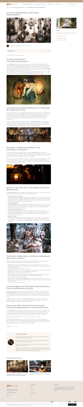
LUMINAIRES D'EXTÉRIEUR (40, 4)
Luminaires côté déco (62, 40)
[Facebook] (12, 326)
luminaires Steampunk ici (26, 316)
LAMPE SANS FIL (51, 4)
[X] (14, 326)
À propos (32, 390)
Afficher (48, 50)
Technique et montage (62, 38)
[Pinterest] (17, 326)
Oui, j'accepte (72, 404)
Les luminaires (60, 37)
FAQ (31, 394)
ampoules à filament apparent (43, 204)
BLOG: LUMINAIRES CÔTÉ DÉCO (17, 7)
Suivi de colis (33, 392)
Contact (32, 388)
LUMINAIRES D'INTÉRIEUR (27, 4)
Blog (31, 387)
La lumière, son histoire (62, 35)
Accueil (8, 7)
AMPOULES (58, 4)
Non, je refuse (62, 404)
